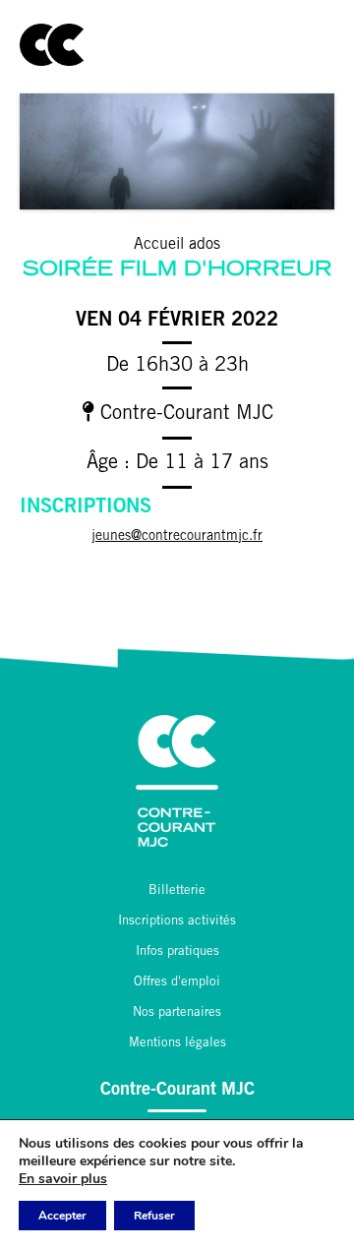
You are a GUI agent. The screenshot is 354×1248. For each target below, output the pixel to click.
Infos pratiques (177, 952)
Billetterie (177, 891)
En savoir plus (63, 1179)
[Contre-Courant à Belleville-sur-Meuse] (52, 45)
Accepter (62, 1215)
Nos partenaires (177, 1013)
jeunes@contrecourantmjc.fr (177, 537)
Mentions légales (177, 1044)
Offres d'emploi (177, 983)
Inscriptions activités (177, 922)
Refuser (154, 1215)
